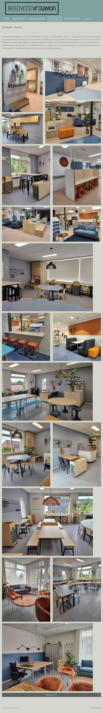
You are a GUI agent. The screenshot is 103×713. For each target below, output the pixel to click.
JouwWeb (98, 707)
